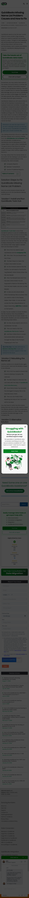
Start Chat (14, 451)
